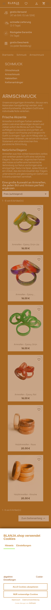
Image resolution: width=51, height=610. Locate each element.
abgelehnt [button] (8, 576)
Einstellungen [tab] (23, 545)
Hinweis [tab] (9, 545)
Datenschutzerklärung (30, 600)
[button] (25, 586)
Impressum (16, 600)
